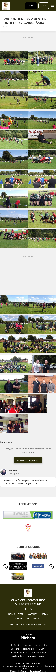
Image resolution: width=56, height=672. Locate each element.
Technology (29, 649)
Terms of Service (18, 652)
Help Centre (14, 645)
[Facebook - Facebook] (38, 566)
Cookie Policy (17, 656)
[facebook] (25, 609)
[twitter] (31, 609)
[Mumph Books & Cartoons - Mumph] (38, 556)
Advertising (41, 645)
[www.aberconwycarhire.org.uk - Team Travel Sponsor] (18, 556)
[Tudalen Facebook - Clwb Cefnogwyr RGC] (18, 577)
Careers (15, 649)
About (28, 645)
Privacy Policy (38, 652)
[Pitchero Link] (28, 638)
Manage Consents (37, 656)
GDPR (42, 649)
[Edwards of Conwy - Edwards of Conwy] (18, 566)
